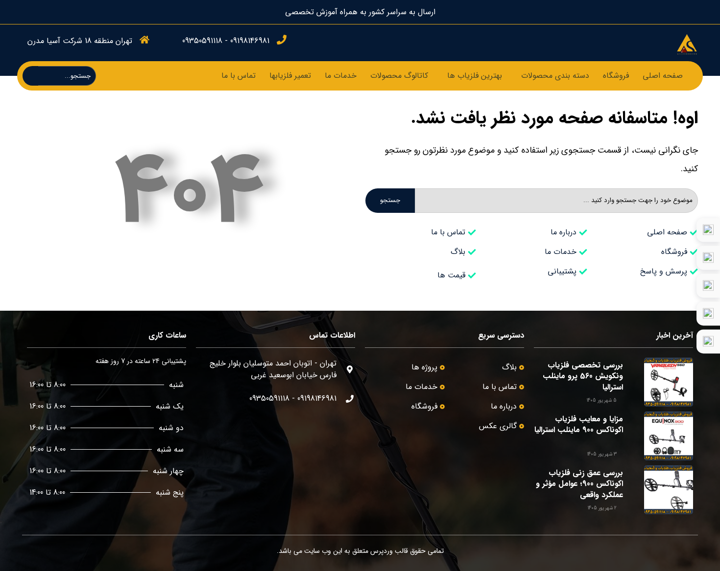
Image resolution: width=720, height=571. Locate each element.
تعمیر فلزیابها (290, 75)
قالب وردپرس (389, 551)
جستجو (390, 200)
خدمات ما (341, 75)
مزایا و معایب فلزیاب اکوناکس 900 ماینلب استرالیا (578, 424)
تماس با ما (238, 75)
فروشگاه (616, 75)
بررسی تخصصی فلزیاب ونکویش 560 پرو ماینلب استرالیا (583, 376)
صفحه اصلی (663, 75)
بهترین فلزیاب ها (474, 75)
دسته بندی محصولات (555, 75)
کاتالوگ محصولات (399, 75)
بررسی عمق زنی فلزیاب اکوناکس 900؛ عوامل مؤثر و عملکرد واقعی (579, 484)
